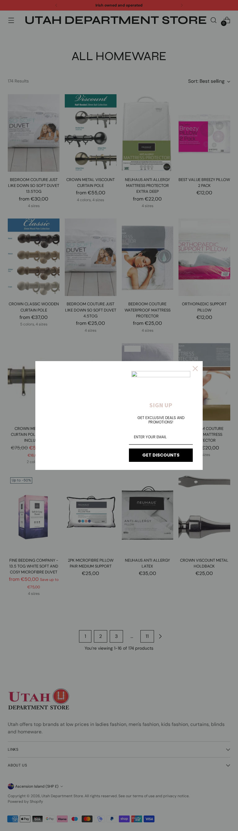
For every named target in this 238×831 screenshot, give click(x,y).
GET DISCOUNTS (160, 455)
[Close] (195, 368)
